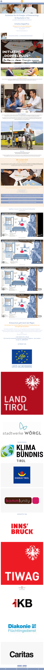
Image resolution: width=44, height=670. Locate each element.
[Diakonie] (22, 629)
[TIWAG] (22, 563)
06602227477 (23, 28)
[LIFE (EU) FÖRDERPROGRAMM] (22, 359)
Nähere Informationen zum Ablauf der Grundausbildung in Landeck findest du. (22, 199)
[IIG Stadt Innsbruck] (22, 529)
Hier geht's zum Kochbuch (22, 334)
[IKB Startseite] (22, 603)
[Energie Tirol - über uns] (22, 475)
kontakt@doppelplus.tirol (23, 30)
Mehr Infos (24, 665)
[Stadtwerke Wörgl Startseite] (22, 428)
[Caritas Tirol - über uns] (22, 654)
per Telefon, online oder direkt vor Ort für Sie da (22, 19)
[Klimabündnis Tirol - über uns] (22, 453)
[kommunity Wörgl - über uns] (22, 500)
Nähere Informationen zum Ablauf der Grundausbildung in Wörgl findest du (22, 202)
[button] (1, 1)
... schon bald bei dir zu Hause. (22, 337)
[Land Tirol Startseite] (22, 393)
